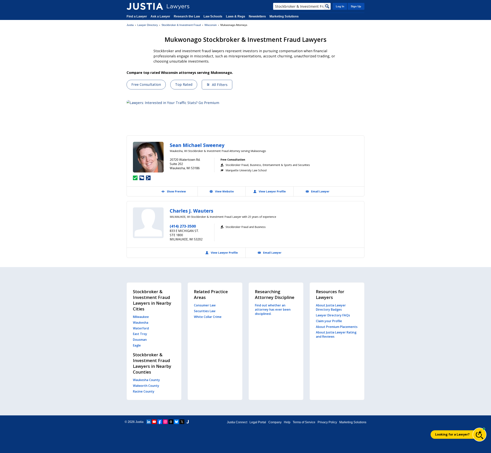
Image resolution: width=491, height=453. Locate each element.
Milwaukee (141, 317)
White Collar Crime (208, 317)
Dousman (140, 339)
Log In (340, 6)
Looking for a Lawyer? (452, 434)
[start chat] (479, 434)
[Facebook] (159, 421)
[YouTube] (154, 421)
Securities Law (204, 311)
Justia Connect (237, 422)
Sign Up (356, 6)
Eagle (137, 345)
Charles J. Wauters (191, 210)
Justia (130, 24)
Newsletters (257, 16)
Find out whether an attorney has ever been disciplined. (273, 309)
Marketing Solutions (284, 16)
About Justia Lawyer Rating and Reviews (336, 334)
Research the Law (187, 16)
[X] (182, 421)
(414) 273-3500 (183, 226)
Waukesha (140, 322)
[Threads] (171, 421)
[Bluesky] (176, 421)
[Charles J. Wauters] (148, 222)
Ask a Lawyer (161, 16)
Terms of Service (304, 422)
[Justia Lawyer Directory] (145, 6)
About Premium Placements (337, 327)
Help (287, 422)
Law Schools (212, 16)
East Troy (140, 334)
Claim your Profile (329, 321)
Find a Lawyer (137, 16)
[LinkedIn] (148, 421)
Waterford (141, 328)
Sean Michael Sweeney (197, 145)
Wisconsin (210, 24)
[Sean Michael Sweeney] (148, 157)
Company (275, 422)
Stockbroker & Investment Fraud (181, 24)
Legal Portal (258, 422)
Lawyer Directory (147, 24)
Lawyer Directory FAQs (333, 315)
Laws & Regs (235, 16)
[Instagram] (165, 421)
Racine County (143, 391)
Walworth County (146, 386)
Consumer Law (205, 305)
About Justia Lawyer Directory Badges (331, 307)
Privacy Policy (327, 422)
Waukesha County (146, 380)
